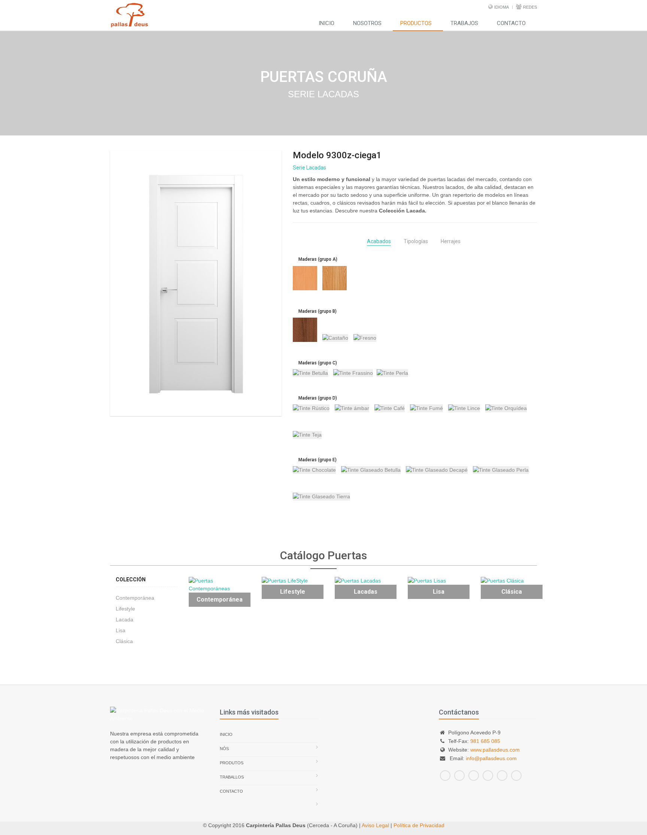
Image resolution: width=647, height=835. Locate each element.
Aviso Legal (375, 825)
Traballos (232, 777)
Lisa (120, 630)
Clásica (124, 641)
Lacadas (365, 591)
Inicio (226, 734)
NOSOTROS (367, 23)
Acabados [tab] (379, 241)
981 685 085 (485, 741)
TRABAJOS (464, 23)
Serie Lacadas (309, 168)
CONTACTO (511, 23)
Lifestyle (125, 609)
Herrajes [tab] (451, 241)
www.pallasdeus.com (495, 750)
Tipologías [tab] (416, 241)
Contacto (231, 791)
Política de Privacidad (419, 825)
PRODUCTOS (416, 23)
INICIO (326, 23)
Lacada (124, 620)
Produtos (231, 763)
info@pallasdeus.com (491, 758)
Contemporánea (135, 598)
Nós (224, 748)
